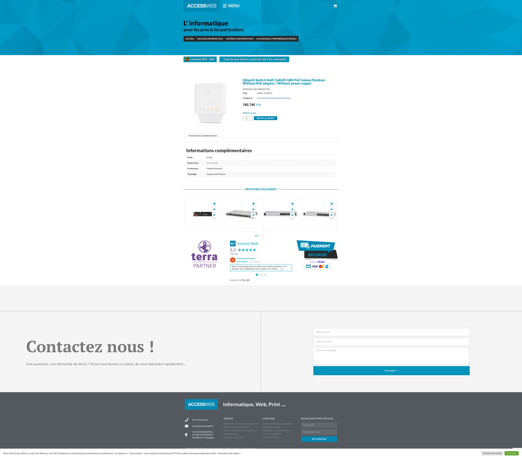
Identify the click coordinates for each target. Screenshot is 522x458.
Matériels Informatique (239, 38)
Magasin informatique (210, 38)
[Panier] (335, 6)
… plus (281, 269)
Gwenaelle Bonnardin (246, 259)
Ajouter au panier (265, 118)
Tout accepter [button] (511, 453)
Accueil (190, 38)
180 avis (234, 254)
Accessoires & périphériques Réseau (276, 38)
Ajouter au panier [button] (214, 203)
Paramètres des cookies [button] (492, 453)
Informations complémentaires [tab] (202, 135)
